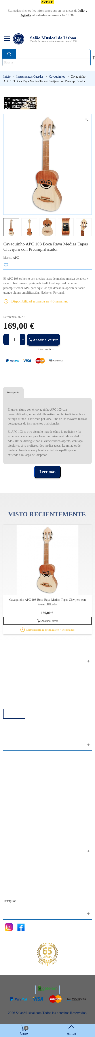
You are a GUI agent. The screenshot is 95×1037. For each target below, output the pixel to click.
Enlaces (13, 679)
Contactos (15, 863)
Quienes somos (18, 874)
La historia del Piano (22, 886)
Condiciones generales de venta (30, 691)
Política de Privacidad (23, 685)
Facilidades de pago (21, 702)
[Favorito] (6, 264)
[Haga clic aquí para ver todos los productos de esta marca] (20, 103)
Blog (11, 892)
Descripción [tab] (13, 392)
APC (16, 257)
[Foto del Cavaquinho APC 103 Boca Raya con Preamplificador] (86, 119)
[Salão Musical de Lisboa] (19, 39)
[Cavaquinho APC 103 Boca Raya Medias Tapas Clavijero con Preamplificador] (47, 560)
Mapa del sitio (17, 869)
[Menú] (6, 39)
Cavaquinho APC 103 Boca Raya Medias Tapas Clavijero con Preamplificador (47, 602)
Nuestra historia (19, 880)
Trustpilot (9, 901)
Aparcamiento (17, 696)
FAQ (11, 673)
